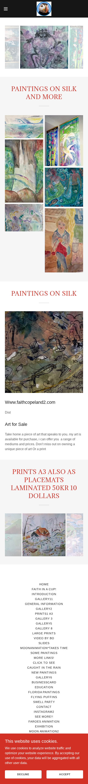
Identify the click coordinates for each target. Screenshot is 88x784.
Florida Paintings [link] (44, 692)
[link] (44, 9)
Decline (23, 774)
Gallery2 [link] (44, 608)
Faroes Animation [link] (44, 721)
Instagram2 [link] (44, 711)
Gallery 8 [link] (44, 628)
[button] (8, 9)
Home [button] (44, 584)
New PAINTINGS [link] (44, 672)
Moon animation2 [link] (44, 731)
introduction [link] (44, 594)
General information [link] (44, 604)
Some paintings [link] (44, 653)
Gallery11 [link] (44, 599)
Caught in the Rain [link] (44, 667)
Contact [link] (44, 706)
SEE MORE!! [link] (44, 716)
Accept (64, 774)
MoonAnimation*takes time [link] (44, 648)
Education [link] (44, 687)
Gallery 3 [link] (44, 618)
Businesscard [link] (44, 682)
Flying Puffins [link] (44, 697)
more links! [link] (44, 657)
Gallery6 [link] (44, 677)
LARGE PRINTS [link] (44, 633)
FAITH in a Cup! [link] (44, 589)
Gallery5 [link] (44, 623)
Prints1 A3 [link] (44, 613)
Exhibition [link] (44, 726)
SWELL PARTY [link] (44, 702)
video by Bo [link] (44, 638)
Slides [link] (44, 643)
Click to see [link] (44, 662)
